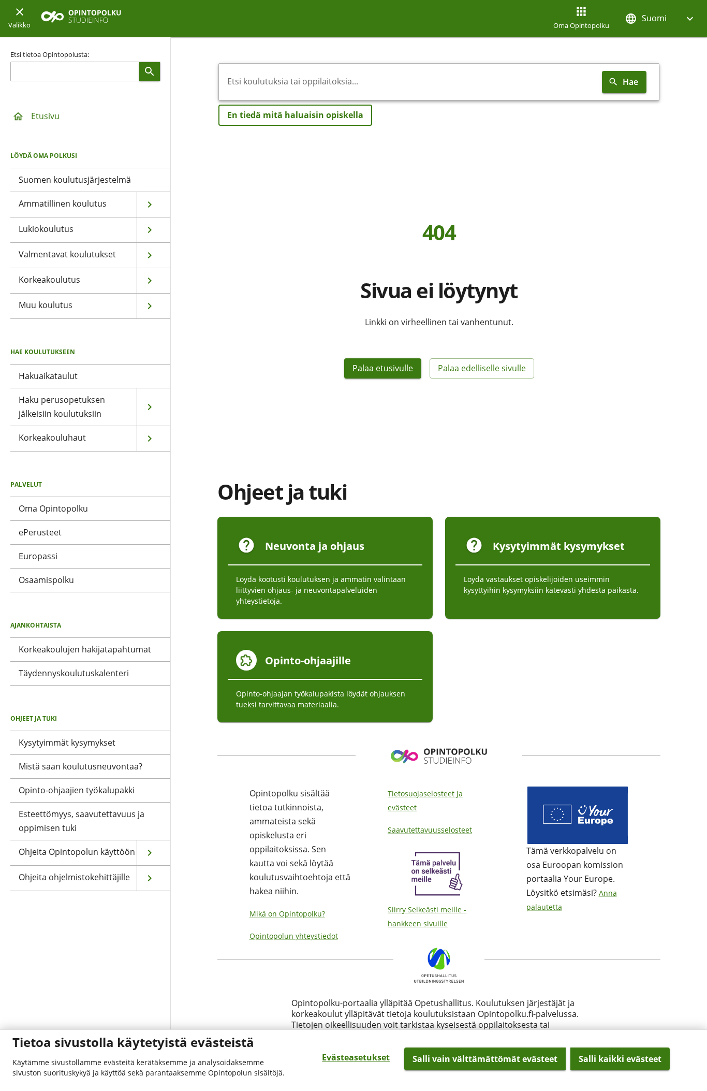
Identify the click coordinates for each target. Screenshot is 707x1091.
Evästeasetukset (356, 1057)
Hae (630, 82)
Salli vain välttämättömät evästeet (485, 1059)
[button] (660, 18)
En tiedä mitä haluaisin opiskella (295, 115)
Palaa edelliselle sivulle (482, 368)
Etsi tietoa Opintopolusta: (49, 54)
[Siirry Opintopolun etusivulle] (81, 19)
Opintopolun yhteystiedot (293, 936)
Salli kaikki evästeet (620, 1059)
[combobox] (408, 82)
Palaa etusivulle (382, 368)
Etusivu (45, 116)
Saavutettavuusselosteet (430, 830)
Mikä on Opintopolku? (287, 914)
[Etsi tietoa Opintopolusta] (149, 71)
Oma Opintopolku (581, 25)
